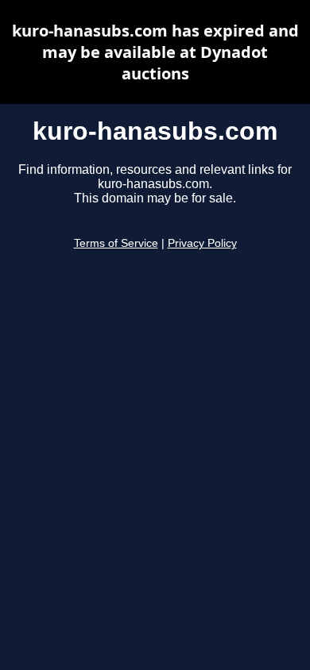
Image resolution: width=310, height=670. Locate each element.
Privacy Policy (202, 243)
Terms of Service (116, 243)
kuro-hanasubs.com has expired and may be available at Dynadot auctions (155, 52)
